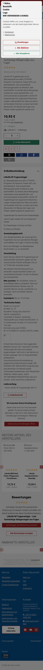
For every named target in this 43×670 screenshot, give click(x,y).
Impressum (9, 32)
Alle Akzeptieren (23, 53)
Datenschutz (10, 35)
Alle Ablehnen (23, 48)
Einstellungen (22, 42)
